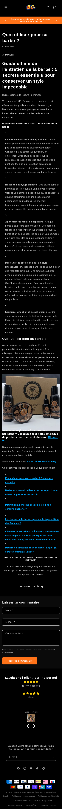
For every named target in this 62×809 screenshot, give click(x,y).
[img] (31, 682)
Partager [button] (9, 55)
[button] (6, 7)
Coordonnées (30, 805)
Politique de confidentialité (48, 796)
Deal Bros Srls (19, 792)
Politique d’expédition (43, 801)
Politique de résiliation (48, 805)
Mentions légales (15, 805)
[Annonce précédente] (5, 20)
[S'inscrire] (52, 757)
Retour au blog (33, 586)
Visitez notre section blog (41, 461)
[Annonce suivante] (56, 20)
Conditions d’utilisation (22, 801)
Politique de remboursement (23, 796)
